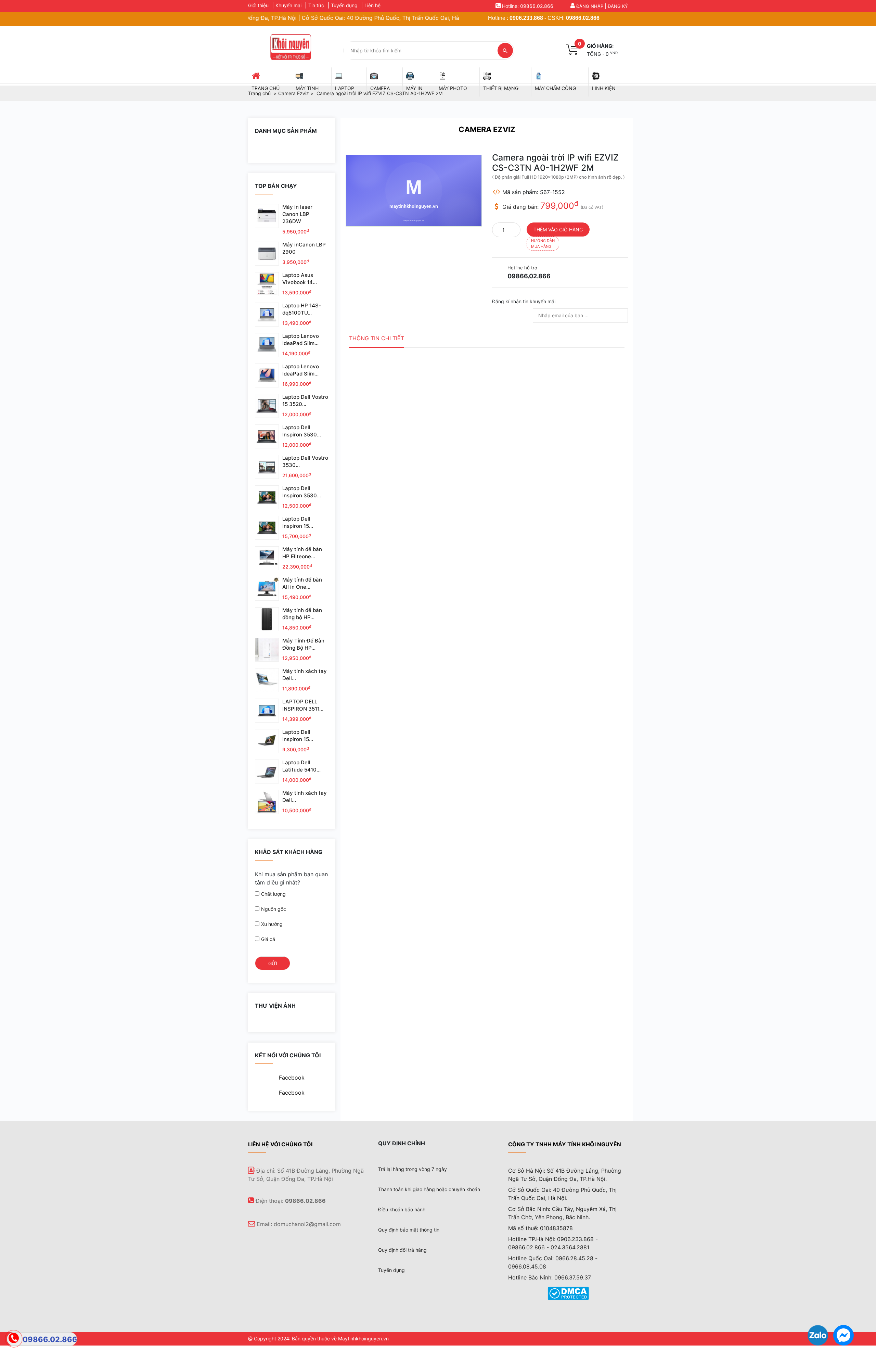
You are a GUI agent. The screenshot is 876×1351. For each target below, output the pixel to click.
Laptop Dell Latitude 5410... (301, 766)
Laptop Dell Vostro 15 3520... (305, 400)
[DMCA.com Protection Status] (568, 1292)
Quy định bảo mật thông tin (408, 1230)
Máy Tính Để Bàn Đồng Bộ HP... (303, 644)
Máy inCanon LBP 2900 (304, 248)
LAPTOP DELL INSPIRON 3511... (302, 705)
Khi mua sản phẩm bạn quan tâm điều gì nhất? (291, 878)
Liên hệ (372, 5)
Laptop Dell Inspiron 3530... (301, 431)
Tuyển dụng (344, 5)
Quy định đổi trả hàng (402, 1250)
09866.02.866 (583, 18)
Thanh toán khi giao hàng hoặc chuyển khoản (429, 1189)
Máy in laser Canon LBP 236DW (297, 214)
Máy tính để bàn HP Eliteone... (302, 553)
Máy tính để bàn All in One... (302, 583)
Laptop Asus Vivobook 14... (299, 278)
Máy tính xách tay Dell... (304, 674)
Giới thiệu (258, 5)
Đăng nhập (589, 6)
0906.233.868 (526, 18)
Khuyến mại (288, 5)
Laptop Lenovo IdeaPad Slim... (300, 339)
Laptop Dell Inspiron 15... (297, 522)
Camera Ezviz (487, 129)
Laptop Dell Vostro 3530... (305, 461)
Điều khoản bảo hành (401, 1209)
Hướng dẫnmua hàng (543, 243)
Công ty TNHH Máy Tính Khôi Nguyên (564, 1144)
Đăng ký (618, 6)
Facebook (292, 1077)
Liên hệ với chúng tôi (280, 1144)
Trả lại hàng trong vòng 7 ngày (412, 1169)
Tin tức (316, 5)
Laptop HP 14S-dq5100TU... (301, 309)
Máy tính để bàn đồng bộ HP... (302, 614)
